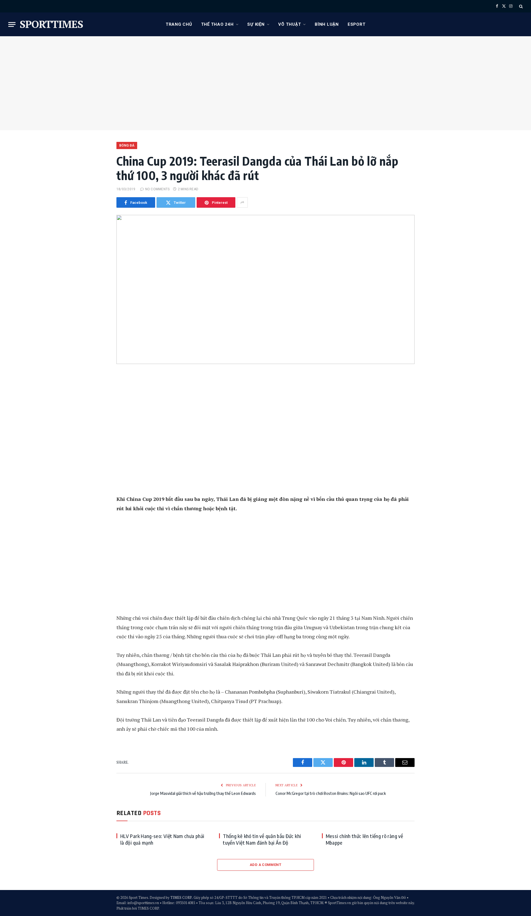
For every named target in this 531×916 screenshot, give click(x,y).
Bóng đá (126, 145)
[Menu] (11, 24)
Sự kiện (255, 24)
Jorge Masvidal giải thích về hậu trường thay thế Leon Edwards (203, 793)
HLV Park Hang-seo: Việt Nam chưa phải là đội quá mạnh (162, 839)
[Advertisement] (265, 83)
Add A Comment (265, 865)
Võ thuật (289, 24)
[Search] (520, 6)
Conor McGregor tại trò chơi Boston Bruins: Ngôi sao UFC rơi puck (330, 793)
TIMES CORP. (181, 897)
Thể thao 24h (217, 24)
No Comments (157, 189)
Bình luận (327, 24)
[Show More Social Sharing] (242, 202)
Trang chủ (179, 24)
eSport (357, 24)
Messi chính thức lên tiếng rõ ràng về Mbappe (364, 839)
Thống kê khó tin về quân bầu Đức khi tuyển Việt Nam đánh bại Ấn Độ (262, 839)
